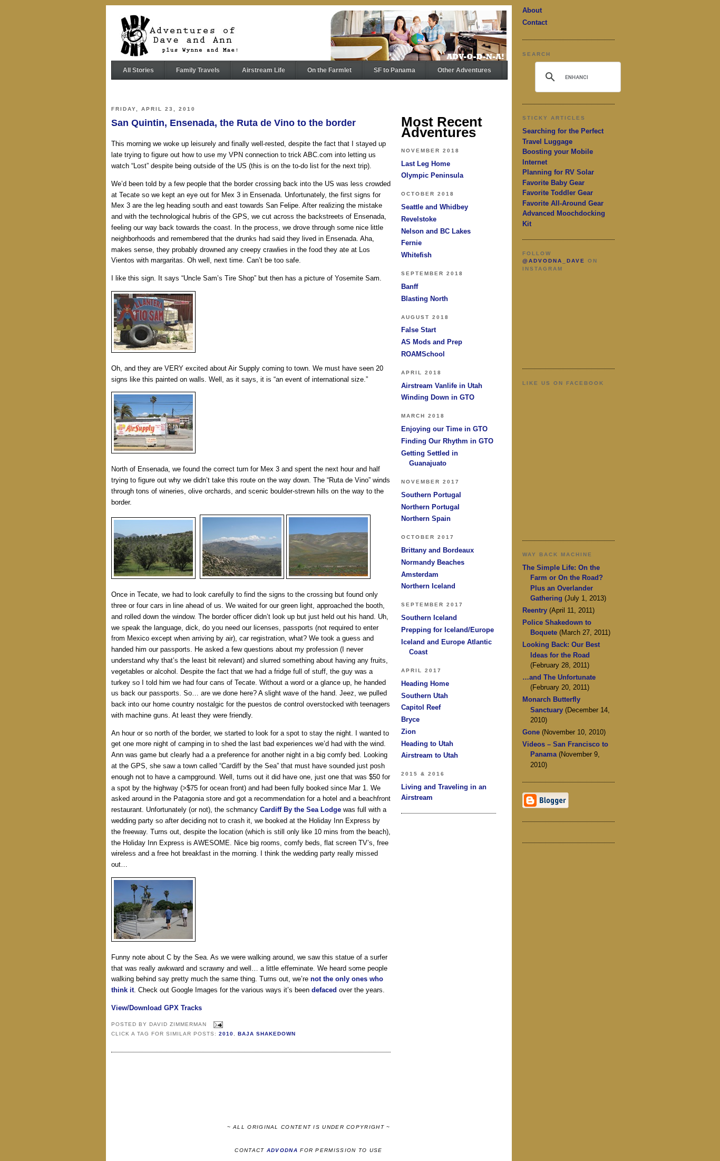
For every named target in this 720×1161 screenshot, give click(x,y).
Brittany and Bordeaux (437, 550)
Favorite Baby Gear (553, 183)
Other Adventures (464, 70)
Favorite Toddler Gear (557, 193)
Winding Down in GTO (437, 397)
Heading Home (425, 684)
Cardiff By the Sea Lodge (300, 810)
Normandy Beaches (432, 562)
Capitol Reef (421, 707)
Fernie (411, 243)
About (532, 10)
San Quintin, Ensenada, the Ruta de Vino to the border (233, 123)
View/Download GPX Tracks (156, 1008)
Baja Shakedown (267, 1034)
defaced (324, 990)
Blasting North (424, 299)
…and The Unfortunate (559, 677)
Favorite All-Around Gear (563, 203)
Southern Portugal (431, 495)
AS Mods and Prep (431, 342)
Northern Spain (426, 519)
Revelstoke (418, 219)
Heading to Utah (427, 744)
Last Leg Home (425, 164)
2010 (226, 1034)
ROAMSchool (423, 354)
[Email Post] (217, 1024)
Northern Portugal (430, 507)
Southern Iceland (429, 618)
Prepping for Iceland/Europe (447, 630)
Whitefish (416, 255)
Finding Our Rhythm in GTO (447, 441)
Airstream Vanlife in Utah (441, 386)
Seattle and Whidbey (434, 207)
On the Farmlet (329, 70)
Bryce (410, 719)
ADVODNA (282, 1150)
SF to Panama (394, 70)
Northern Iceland (428, 586)
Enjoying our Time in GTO (444, 429)
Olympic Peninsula (432, 175)
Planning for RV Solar (558, 172)
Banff (409, 287)
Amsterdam (420, 574)
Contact (534, 22)
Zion (408, 732)
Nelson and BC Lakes (436, 231)
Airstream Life (263, 70)
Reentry (534, 610)
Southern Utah (424, 696)
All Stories (138, 70)
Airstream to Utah (429, 755)
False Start (418, 330)
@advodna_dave (553, 261)
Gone (531, 732)
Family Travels (198, 70)
